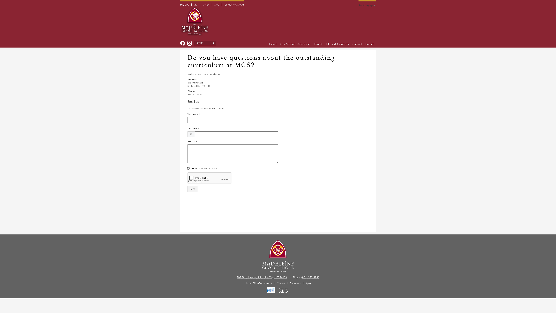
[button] (287, 44)
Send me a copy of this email (204, 168)
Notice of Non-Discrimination (258, 283)
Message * (192, 141)
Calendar (281, 283)
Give (216, 4)
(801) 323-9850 (310, 277)
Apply (206, 4)
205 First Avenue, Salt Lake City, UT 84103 (262, 277)
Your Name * (194, 114)
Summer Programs (234, 4)
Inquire (184, 4)
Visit (196, 4)
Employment (295, 283)
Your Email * (193, 128)
